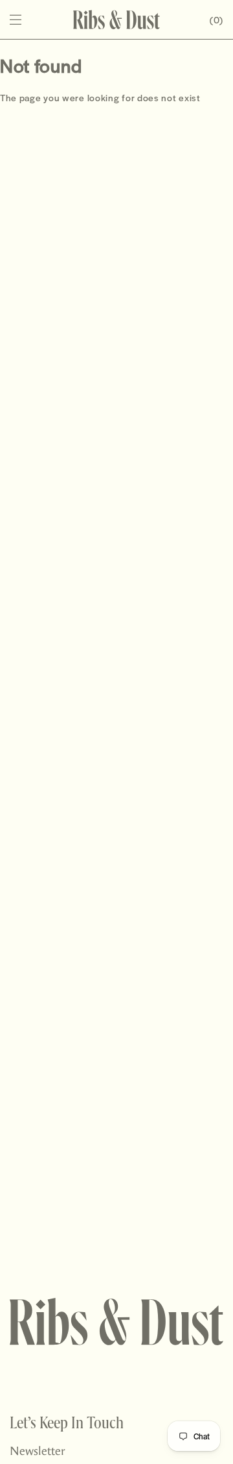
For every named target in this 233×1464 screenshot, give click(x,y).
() (216, 19)
